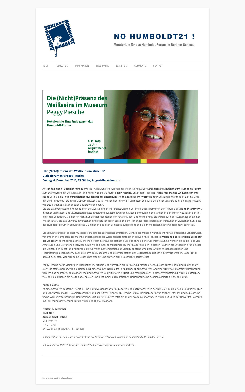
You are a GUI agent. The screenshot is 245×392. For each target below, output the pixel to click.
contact (157, 65)
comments (140, 65)
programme (102, 65)
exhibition (121, 65)
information (82, 65)
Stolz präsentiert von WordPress (57, 377)
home (45, 65)
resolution (62, 65)
